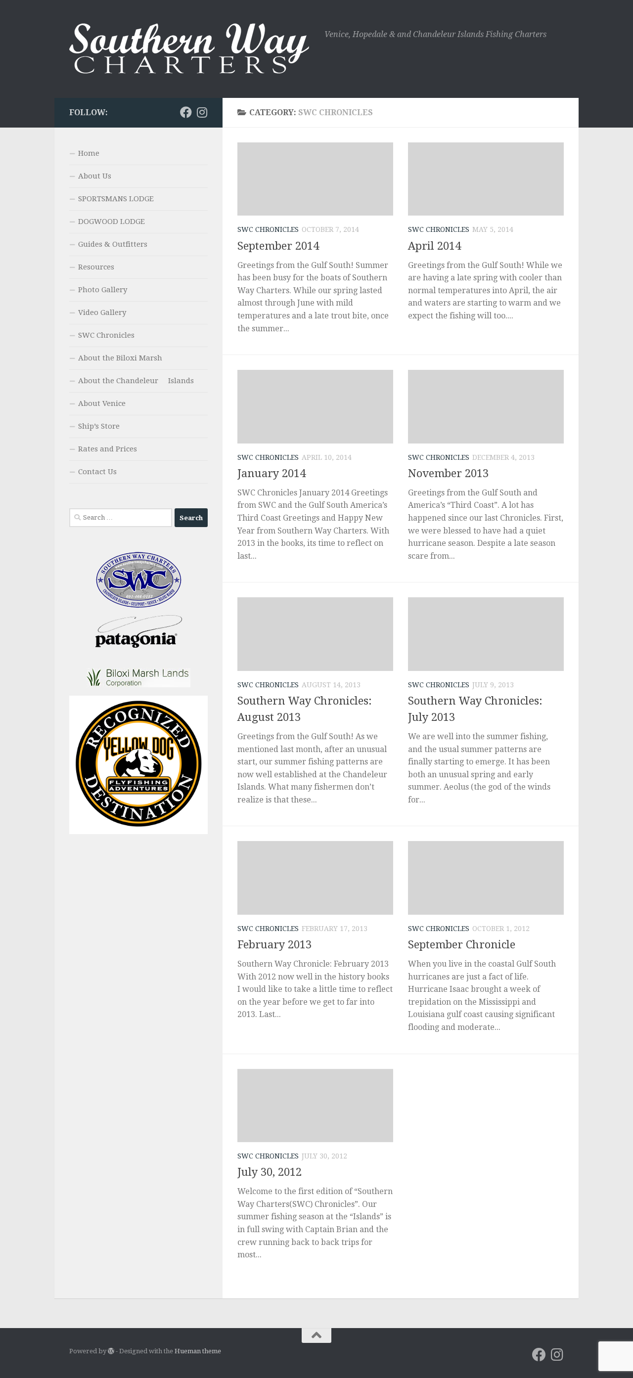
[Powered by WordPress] (111, 1351)
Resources (96, 267)
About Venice (102, 403)
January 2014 (271, 473)
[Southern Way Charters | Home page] (192, 49)
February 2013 (274, 944)
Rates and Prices (107, 449)
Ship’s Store (99, 426)
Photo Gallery (102, 289)
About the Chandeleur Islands (136, 380)
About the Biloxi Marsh (120, 358)
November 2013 (448, 473)
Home (88, 153)
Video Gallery (102, 312)
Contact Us (97, 471)
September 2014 (278, 246)
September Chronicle (461, 944)
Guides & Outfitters (112, 244)
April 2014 (434, 246)
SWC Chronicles (268, 229)
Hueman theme (198, 1351)
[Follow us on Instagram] (202, 112)
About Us (94, 176)
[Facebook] (186, 112)
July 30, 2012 (269, 1172)
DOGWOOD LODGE (111, 221)
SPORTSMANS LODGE (116, 198)
